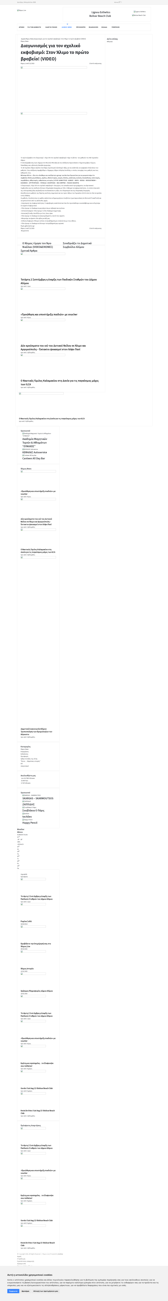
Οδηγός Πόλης (51, 27)
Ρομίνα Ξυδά (26, 921)
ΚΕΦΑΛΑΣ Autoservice (34, 452)
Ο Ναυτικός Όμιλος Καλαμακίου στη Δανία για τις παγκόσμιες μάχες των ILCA (60, 382)
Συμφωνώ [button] (13, 1291)
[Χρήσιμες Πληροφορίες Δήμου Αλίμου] (33, 974)
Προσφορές (81, 27)
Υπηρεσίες (116, 27)
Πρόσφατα (24, 877)
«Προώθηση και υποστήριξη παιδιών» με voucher (49, 314)
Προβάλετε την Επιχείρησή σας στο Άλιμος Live (36, 945)
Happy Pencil (29, 823)
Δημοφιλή (24, 874)
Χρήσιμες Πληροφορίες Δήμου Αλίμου (37, 991)
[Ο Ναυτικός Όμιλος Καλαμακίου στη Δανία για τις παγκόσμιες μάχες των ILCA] (43, 356)
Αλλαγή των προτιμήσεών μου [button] (45, 1291)
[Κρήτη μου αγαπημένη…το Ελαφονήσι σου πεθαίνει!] (33, 1047)
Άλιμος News (67, 27)
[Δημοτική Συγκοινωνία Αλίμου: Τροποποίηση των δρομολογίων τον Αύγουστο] (38, 558)
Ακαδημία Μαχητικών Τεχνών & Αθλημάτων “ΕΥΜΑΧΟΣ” (34, 442)
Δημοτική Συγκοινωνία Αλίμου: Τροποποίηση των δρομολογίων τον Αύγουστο (36, 732)
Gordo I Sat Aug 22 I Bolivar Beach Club (37, 1088)
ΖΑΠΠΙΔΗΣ (28, 804)
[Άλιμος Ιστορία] (33, 952)
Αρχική (21, 27)
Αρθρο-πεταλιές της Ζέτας (29, 759)
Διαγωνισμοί (25, 766)
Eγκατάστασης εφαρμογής (25, 1261)
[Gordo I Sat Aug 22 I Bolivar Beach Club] (33, 1072)
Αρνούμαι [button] (25, 1291)
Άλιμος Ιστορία (27, 968)
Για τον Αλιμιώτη (34, 27)
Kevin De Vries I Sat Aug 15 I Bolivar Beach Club (38, 1112)
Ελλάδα (104, 27)
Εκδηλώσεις (93, 27)
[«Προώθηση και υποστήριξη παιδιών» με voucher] (43, 289)
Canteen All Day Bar (33, 458)
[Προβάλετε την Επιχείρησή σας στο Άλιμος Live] (33, 927)
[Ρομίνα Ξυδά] (33, 905)
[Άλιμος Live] (21, 10)
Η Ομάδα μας (21, 1259)
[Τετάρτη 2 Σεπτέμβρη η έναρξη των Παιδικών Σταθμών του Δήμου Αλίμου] (43, 254)
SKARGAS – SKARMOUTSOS (37, 798)
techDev (27, 817)
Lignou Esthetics (101, 12)
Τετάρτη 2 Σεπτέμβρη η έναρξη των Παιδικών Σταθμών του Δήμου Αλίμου (59, 281)
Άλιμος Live (24, 63)
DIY (22, 764)
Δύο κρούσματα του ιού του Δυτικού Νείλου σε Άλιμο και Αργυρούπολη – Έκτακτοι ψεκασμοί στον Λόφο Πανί (53, 347)
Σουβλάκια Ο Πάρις (33, 810)
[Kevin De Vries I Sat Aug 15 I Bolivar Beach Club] (33, 1094)
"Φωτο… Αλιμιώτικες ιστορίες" (30, 761)
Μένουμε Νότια (26, 175)
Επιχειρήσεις (25, 752)
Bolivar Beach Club (100, 16)
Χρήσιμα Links (21, 1264)
